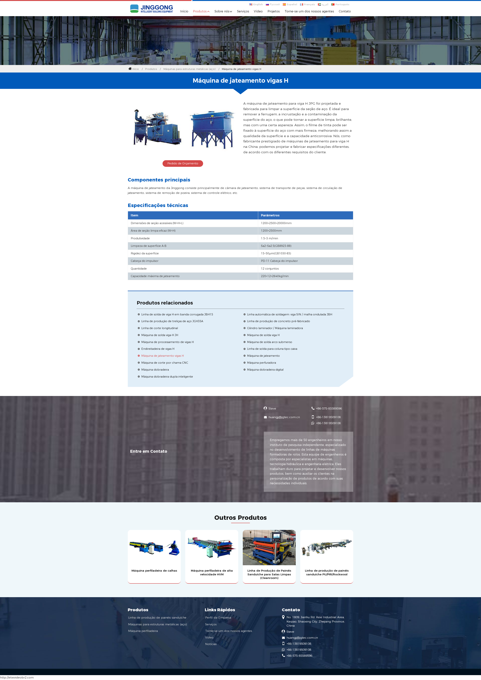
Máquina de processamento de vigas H (167, 342)
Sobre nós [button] (222, 11)
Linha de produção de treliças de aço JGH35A (172, 321)
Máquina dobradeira (155, 369)
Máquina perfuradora (261, 362)
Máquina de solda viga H (263, 335)
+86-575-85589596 (329, 408)
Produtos (151, 69)
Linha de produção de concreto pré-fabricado (278, 321)
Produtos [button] (200, 11)
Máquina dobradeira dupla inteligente (167, 376)
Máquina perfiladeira (143, 631)
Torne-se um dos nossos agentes (309, 11)
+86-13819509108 (328, 417)
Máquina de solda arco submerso (269, 342)
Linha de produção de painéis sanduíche (157, 617)
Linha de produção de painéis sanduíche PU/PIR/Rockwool (327, 572)
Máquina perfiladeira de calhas (154, 570)
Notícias (211, 644)
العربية (325, 4)
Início (184, 11)
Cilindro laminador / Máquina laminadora (275, 328)
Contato (345, 11)
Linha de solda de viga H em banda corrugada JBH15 (177, 314)
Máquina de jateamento (263, 355)
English (258, 4)
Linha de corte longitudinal (159, 328)
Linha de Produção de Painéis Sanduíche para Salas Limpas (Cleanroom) (269, 574)
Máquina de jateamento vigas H (162, 355)
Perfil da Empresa (218, 617)
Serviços (243, 11)
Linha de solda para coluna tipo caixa (272, 349)
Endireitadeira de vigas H (157, 349)
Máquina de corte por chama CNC (164, 362)
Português (342, 4)
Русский (275, 4)
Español (292, 4)
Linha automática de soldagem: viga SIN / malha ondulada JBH (289, 314)
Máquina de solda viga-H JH (159, 335)
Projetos (274, 11)
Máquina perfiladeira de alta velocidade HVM (212, 572)
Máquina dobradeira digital (265, 369)
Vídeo (258, 11)
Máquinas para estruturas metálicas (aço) (189, 69)
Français (309, 4)
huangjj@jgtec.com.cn (284, 417)
